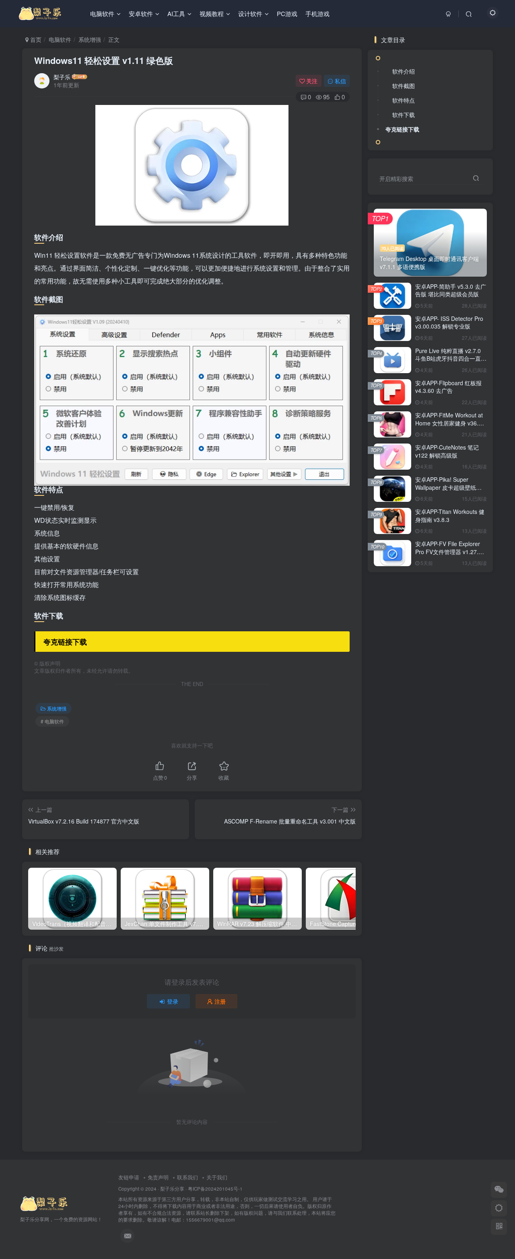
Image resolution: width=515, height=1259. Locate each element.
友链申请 (128, 1177)
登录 (172, 1001)
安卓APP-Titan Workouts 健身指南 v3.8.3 (449, 515)
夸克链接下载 (402, 129)
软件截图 (403, 86)
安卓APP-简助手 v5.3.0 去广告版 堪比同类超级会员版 (450, 290)
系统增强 (89, 39)
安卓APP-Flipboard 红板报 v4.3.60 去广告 (448, 387)
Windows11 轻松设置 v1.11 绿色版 (103, 60)
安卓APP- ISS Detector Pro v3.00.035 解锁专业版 (449, 322)
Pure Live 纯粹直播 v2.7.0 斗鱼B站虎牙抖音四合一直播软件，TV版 (450, 358)
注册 (220, 1001)
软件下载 (403, 115)
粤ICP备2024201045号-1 (227, 1204)
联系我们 (187, 1177)
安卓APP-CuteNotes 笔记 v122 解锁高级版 (447, 451)
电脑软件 (60, 39)
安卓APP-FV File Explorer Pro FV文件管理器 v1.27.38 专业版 (450, 551)
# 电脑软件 (52, 721)
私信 (340, 81)
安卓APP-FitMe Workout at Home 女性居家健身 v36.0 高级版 (449, 423)
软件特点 (403, 100)
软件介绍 (403, 71)
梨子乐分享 (172, 1188)
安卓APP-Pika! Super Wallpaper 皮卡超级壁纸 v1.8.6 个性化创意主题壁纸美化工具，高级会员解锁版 (449, 491)
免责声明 (158, 1177)
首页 (35, 39)
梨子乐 (62, 77)
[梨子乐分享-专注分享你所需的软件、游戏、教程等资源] (44, 1203)
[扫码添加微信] (499, 1190)
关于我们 (216, 1177)
